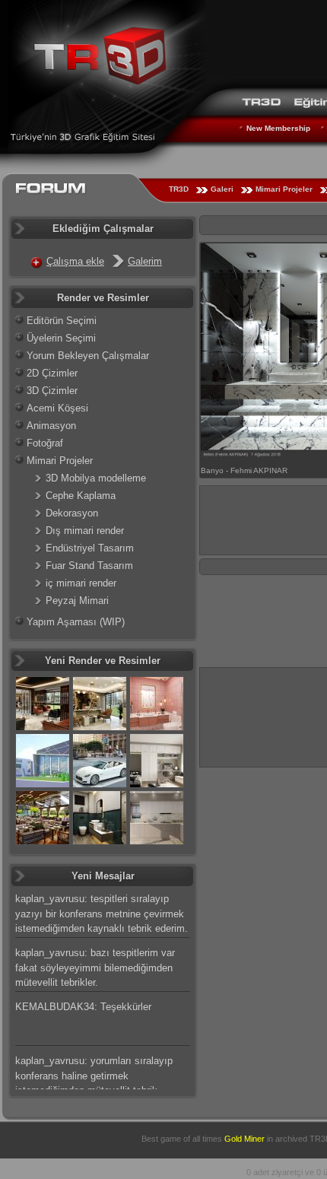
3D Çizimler (52, 390)
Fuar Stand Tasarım (89, 565)
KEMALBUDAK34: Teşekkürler (83, 1006)
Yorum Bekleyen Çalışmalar (88, 355)
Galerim (145, 261)
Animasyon (51, 425)
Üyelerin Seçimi (61, 338)
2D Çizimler (52, 373)
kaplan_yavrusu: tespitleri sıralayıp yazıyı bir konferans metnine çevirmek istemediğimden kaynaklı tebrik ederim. (101, 913)
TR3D (179, 189)
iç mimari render (81, 583)
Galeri (222, 189)
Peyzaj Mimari (77, 600)
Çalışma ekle (75, 261)
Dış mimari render (85, 530)
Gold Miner (244, 1138)
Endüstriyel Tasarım (90, 548)
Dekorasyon (72, 513)
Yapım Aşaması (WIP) (76, 622)
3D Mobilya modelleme (96, 478)
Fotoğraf (45, 443)
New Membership (278, 128)
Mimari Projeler (284, 189)
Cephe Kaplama (81, 495)
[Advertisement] (263, 715)
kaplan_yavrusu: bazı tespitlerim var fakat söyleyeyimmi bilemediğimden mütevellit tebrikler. (95, 967)
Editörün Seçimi (62, 320)
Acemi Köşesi (57, 408)
